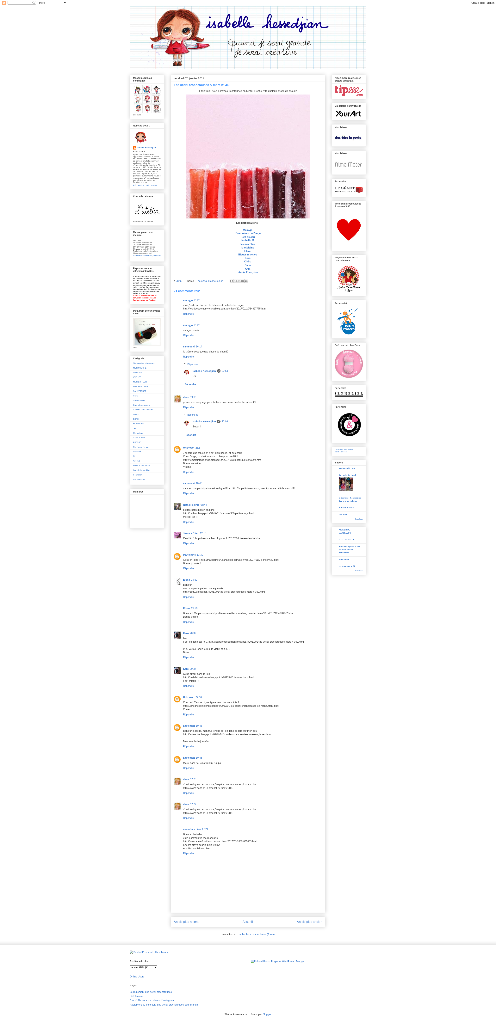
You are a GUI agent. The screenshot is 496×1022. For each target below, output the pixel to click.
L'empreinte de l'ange (248, 233)
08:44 (204, 504)
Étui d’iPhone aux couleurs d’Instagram (152, 1000)
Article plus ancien (309, 921)
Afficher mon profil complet (145, 185)
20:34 (193, 668)
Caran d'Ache (139, 438)
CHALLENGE (139, 400)
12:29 (193, 804)
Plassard (137, 451)
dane (186, 397)
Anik (247, 268)
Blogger (267, 1014)
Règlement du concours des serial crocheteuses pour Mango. (164, 1004)
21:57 (198, 447)
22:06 (198, 697)
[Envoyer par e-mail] (231, 281)
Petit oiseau (248, 237)
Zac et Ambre (139, 479)
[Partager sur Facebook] (243, 281)
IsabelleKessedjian (141, 470)
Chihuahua (138, 433)
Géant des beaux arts (143, 410)
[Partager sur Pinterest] (246, 281)
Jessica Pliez (248, 244)
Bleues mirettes (247, 254)
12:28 (193, 779)
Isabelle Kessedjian (204, 371)
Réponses (192, 364)
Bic (134, 456)
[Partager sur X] (239, 281)
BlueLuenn (344, 559)
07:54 (225, 371)
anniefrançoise (192, 829)
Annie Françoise (248, 272)
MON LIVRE (138, 424)
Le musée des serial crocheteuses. (344, 451)
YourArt (136, 461)
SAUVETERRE (139, 391)
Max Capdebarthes (141, 465)
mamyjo (188, 300)
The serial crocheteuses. (210, 280)
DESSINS (137, 372)
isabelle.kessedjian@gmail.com (147, 255)
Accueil (248, 921)
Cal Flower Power (141, 447)
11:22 (197, 300)
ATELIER (137, 377)
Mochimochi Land (347, 468)
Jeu (134, 428)
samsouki (189, 346)
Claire (247, 261)
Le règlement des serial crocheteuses (151, 991)
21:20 (194, 608)
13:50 (194, 579)
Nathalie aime (191, 504)
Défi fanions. (137, 996)
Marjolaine (247, 247)
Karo (248, 258)
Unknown (188, 447)
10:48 (199, 757)
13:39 (200, 554)
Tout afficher (359, 519)
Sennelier (137, 475)
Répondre (188, 313)
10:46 (199, 725)
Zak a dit (343, 514)
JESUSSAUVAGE (347, 508)
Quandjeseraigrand (141, 405)
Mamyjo (247, 230)
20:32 (193, 633)
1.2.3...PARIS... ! (346, 540)
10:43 (199, 483)
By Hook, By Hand (347, 475)
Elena (247, 251)
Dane (248, 265)
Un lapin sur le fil (347, 566)
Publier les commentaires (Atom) (256, 934)
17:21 (205, 829)
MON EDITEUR (140, 382)
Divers (136, 414)
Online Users (137, 976)
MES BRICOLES (140, 386)
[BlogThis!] (235, 281)
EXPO (136, 419)
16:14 (199, 346)
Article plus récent (186, 921)
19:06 (193, 397)
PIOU (135, 396)
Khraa (186, 608)
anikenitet (189, 725)
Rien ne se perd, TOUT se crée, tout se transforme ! (349, 549)
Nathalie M (247, 240)
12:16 (203, 533)
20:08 (225, 421)
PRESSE (137, 442)
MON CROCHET (140, 368)
